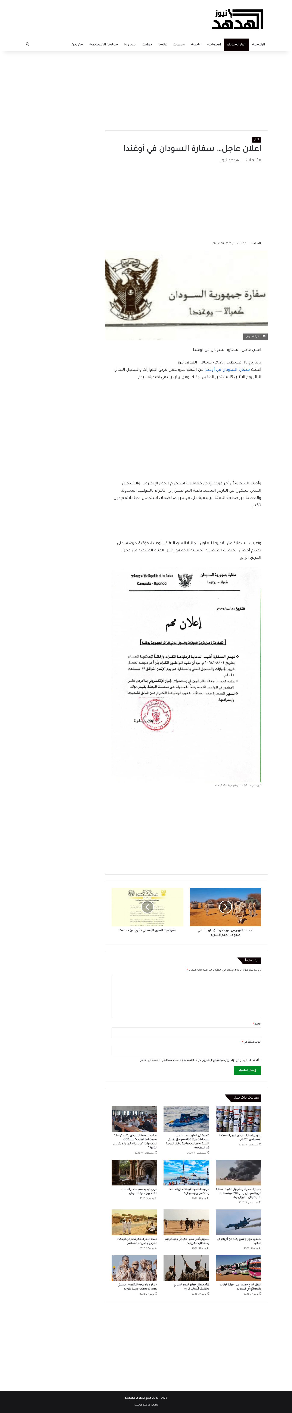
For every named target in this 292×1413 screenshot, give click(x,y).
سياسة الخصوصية (103, 45)
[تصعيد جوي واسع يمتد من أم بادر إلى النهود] (238, 1222)
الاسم (257, 1024)
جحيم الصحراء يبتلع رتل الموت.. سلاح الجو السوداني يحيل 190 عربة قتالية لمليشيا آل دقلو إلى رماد (238, 1193)
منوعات (179, 45)
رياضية (196, 45)
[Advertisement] (186, 90)
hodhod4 (256, 243)
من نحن (77, 45)
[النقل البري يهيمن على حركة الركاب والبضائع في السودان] (238, 1268)
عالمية (162, 45)
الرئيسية (258, 45)
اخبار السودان (236, 45)
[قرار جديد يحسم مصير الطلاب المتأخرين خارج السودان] (134, 1172)
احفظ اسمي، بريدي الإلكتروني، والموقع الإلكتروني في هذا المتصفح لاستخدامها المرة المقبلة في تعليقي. (198, 1060)
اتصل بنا (130, 45)
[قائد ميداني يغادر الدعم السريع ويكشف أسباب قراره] (186, 1268)
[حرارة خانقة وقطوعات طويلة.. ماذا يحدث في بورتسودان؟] (186, 1172)
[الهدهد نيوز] (238, 19)
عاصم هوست (142, 1405)
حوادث (147, 45)
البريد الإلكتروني (251, 1042)
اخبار (256, 139)
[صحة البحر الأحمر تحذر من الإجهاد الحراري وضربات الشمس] (134, 1222)
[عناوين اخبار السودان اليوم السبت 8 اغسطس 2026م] (238, 1119)
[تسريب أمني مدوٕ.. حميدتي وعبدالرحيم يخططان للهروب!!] (186, 1222)
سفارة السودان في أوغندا (227, 370)
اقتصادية (214, 45)
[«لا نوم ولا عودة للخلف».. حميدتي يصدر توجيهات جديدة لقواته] (134, 1268)
